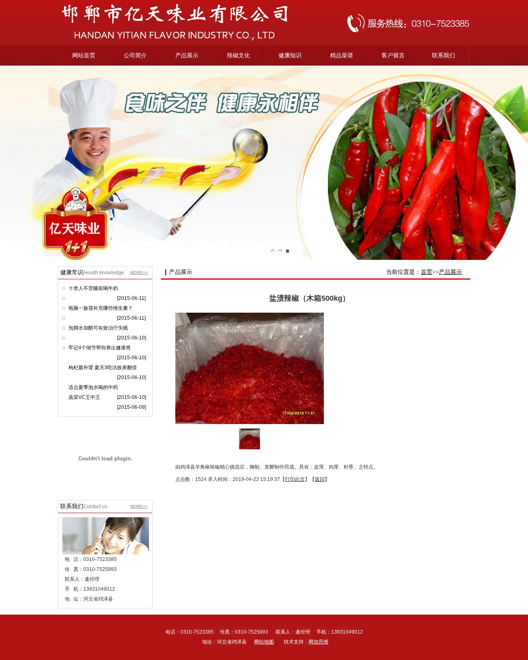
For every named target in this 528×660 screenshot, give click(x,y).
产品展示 (186, 55)
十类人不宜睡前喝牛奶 (93, 288)
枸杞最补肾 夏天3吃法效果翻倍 (102, 367)
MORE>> (139, 272)
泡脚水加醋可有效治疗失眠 (98, 328)
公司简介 (135, 55)
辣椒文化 (238, 55)
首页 (426, 272)
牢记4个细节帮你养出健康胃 (99, 348)
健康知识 (290, 55)
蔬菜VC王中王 (84, 397)
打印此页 (295, 479)
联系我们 (443, 55)
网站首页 (83, 55)
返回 (320, 479)
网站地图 (264, 642)
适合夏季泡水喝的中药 (93, 387)
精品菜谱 (341, 55)
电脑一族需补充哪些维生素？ (100, 308)
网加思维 (318, 642)
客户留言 (393, 55)
